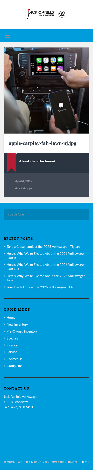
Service (12, 352)
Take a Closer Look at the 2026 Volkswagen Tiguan (43, 246)
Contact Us (14, 359)
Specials (12, 338)
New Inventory (17, 324)
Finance (12, 345)
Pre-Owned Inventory (22, 331)
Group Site (14, 366)
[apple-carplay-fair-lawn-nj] (46, 90)
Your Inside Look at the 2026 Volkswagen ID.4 (40, 287)
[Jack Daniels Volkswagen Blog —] (46, 15)
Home (11, 317)
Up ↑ (85, 462)
